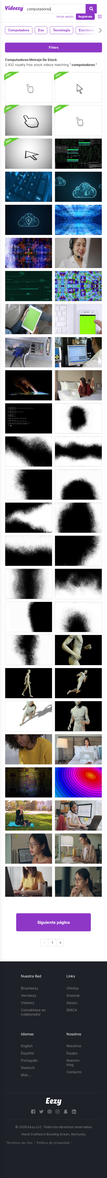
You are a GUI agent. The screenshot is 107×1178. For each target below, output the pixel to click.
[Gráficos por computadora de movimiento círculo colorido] (78, 782)
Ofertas (72, 988)
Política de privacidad (53, 1143)
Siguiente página (53, 922)
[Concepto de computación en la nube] (78, 186)
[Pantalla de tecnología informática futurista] (28, 253)
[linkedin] (74, 1111)
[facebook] (33, 1111)
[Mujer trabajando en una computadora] (78, 881)
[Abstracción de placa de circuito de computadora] (78, 286)
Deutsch (28, 1067)
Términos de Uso (19, 1143)
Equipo (72, 1053)
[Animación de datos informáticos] (28, 286)
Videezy (27, 1003)
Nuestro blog (72, 1062)
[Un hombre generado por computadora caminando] (28, 683)
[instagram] (57, 1111)
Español (27, 1053)
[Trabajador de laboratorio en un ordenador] (78, 352)
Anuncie (73, 995)
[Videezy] (14, 8)
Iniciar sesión (64, 16)
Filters (53, 47)
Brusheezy (29, 988)
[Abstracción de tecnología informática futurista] (78, 220)
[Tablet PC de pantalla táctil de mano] (28, 385)
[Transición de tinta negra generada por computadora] (78, 418)
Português (29, 1060)
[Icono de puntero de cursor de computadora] (28, 87)
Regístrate (85, 16)
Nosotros (73, 1046)
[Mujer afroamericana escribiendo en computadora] (28, 749)
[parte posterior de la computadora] (28, 352)
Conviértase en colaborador (33, 1012)
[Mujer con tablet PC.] (28, 319)
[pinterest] (50, 1111)
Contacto (73, 1072)
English (27, 1046)
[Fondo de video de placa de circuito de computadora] (28, 782)
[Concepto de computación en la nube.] (28, 220)
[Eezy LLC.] (53, 1102)
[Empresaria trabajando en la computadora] (78, 815)
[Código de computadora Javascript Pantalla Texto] (28, 418)
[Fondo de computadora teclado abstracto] (28, 186)
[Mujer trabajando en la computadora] (28, 848)
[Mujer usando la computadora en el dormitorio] (78, 749)
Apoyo (71, 1003)
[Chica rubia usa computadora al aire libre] (28, 815)
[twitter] (41, 1111)
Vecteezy (28, 995)
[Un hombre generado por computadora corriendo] (78, 650)
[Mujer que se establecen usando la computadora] (78, 385)
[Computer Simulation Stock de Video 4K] (78, 153)
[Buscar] (91, 9)
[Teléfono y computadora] (78, 319)
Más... (26, 1075)
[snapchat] (65, 1111)
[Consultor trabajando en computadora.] (78, 253)
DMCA (71, 1010)
